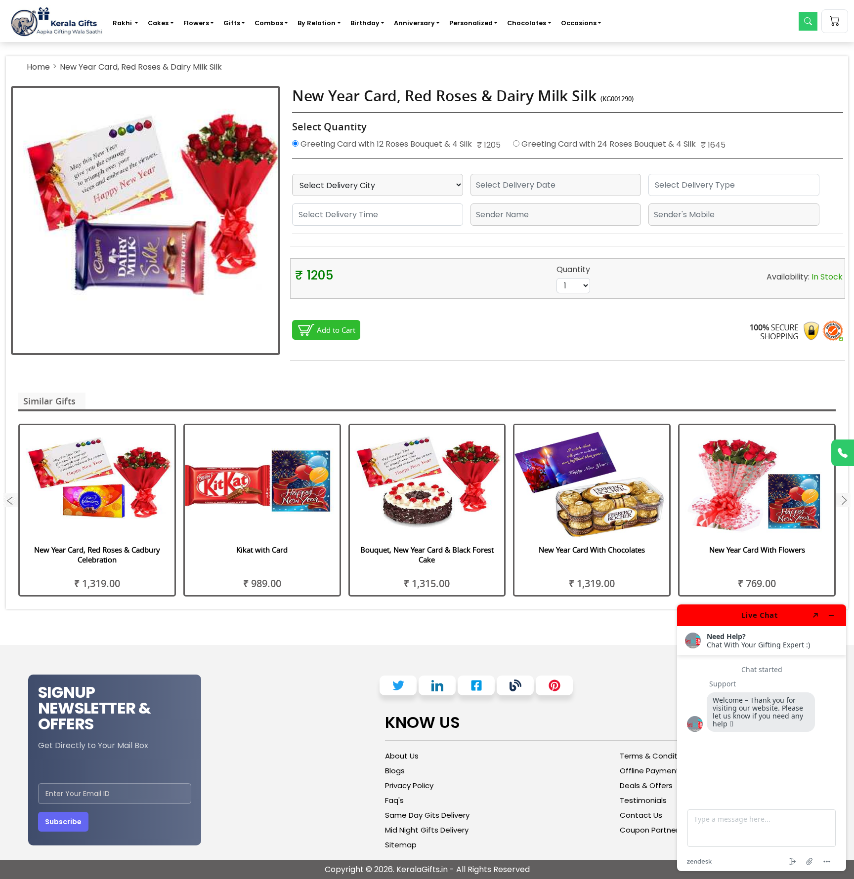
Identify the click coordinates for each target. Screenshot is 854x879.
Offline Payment (650, 770)
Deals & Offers (646, 785)
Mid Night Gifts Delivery (427, 830)
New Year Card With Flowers (757, 550)
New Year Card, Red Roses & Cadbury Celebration (97, 554)
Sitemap (401, 844)
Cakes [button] (158, 23)
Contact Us (641, 815)
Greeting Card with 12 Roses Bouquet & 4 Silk (385, 144)
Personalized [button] (471, 23)
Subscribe (63, 822)
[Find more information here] (761, 738)
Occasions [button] (579, 23)
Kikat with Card (262, 550)
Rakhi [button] (123, 23)
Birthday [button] (365, 23)
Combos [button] (269, 23)
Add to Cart (336, 330)
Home (38, 67)
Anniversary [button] (414, 23)
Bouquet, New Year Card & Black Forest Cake (427, 554)
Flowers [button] (196, 23)
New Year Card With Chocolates (592, 550)
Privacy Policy (409, 785)
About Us (402, 756)
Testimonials (643, 800)
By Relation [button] (317, 23)
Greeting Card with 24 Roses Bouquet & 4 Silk (607, 144)
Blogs (395, 770)
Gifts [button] (231, 23)
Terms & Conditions (656, 756)
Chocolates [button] (526, 23)
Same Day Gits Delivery (427, 815)
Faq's (394, 800)
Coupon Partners (651, 830)
